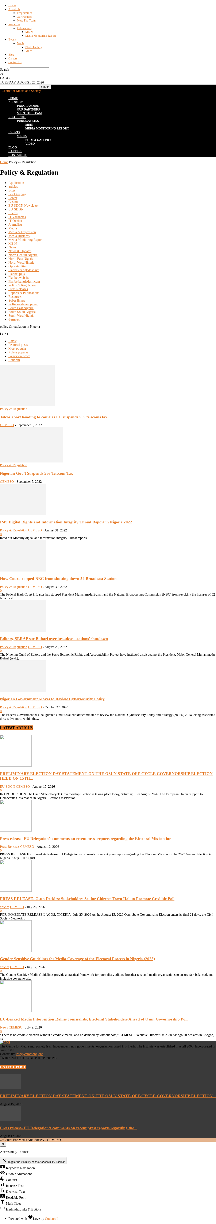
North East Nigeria (21, 258)
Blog (11, 54)
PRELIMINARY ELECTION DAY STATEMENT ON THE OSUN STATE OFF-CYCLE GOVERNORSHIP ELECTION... (108, 1096)
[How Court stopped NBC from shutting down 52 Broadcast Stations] (23, 570)
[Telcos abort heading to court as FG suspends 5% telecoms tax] (27, 405)
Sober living (16, 300)
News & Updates (19, 251)
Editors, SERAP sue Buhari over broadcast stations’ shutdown (54, 638)
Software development (23, 304)
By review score (19, 356)
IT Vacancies (17, 217)
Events (12, 39)
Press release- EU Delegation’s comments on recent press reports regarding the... (68, 1128)
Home (12, 5)
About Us (14, 9)
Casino (13, 202)
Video (28, 51)
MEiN (29, 32)
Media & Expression (22, 232)
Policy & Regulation (22, 285)
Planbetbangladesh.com (24, 281)
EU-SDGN (16, 209)
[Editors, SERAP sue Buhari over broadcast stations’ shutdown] (23, 630)
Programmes (24, 13)
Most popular (17, 348)
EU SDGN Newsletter (23, 205)
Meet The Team (26, 20)
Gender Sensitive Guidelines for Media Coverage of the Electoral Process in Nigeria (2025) (77, 959)
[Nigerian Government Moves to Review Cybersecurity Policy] (23, 691)
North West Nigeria (21, 262)
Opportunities (17, 266)
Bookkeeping (17, 194)
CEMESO (7, 425)
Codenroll (51, 1218)
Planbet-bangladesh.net (23, 270)
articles (13, 186)
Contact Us (15, 62)
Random (14, 360)
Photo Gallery (33, 47)
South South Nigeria (22, 312)
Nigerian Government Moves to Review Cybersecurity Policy (52, 699)
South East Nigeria (21, 308)
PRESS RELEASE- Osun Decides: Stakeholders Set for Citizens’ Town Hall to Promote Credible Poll (87, 898)
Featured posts (18, 344)
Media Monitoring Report (40, 35)
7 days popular (18, 352)
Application (16, 183)
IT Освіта (15, 220)
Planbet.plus (16, 274)
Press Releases (18, 289)
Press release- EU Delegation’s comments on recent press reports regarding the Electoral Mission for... (87, 838)
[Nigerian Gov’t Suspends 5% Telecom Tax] (31, 461)
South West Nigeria (21, 315)
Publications (24, 28)
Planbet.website (18, 277)
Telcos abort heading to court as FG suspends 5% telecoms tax (53, 417)
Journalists (15, 224)
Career (12, 198)
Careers (12, 58)
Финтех (14, 319)
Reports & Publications (23, 293)
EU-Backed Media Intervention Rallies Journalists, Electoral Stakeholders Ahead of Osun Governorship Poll (94, 1019)
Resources (14, 24)
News (12, 247)
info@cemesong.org (29, 1054)
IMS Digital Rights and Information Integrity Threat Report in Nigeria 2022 (66, 522)
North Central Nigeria (23, 255)
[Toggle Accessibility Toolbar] (3, 1144)
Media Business (19, 236)
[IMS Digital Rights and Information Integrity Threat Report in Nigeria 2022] (23, 514)
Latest (12, 341)
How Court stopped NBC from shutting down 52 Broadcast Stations (59, 578)
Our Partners (24, 16)
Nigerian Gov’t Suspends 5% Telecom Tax (36, 473)
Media (20, 43)
